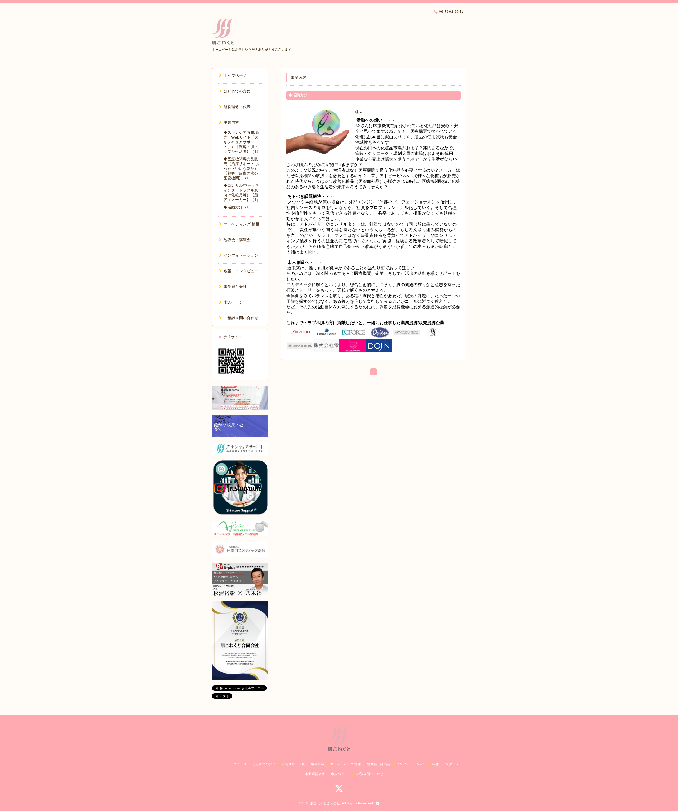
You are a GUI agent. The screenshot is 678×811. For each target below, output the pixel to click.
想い (359, 111)
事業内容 (231, 122)
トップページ (235, 75)
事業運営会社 (235, 286)
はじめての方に (237, 91)
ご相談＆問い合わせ (241, 318)
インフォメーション (241, 255)
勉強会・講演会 (237, 240)
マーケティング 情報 (242, 224)
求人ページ (233, 302)
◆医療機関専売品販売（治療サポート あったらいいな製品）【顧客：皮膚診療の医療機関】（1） (241, 168)
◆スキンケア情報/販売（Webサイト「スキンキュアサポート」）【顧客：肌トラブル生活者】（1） (242, 142)
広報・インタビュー (241, 271)
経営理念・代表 (237, 107)
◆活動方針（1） (238, 207)
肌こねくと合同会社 (325, 803)
